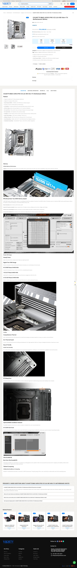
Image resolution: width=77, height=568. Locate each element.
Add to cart (46, 47)
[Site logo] (6, 3)
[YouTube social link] (61, 541)
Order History (35, 555)
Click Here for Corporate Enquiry (69, 6)
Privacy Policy (6, 555)
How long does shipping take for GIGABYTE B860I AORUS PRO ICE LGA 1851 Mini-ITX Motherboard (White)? (23, 500)
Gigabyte (36, 52)
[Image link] (8, 542)
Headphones (21, 557)
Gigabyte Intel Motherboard (26, 12)
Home (4, 12)
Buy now (63, 47)
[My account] (68, 4)
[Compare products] (61, 4)
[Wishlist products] (64, 4)
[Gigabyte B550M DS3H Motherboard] (24, 518)
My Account (35, 553)
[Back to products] (73, 12)
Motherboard (9, 12)
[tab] (23, 91)
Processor (20, 551)
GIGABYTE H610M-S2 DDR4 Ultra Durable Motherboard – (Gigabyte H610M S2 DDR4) (67, 526)
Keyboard (20, 553)
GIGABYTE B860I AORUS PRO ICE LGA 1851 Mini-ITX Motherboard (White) (24, 94)
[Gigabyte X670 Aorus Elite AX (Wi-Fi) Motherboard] (38, 518)
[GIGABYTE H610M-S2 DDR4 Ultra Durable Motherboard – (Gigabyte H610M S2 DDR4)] (67, 518)
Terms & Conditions (7, 553)
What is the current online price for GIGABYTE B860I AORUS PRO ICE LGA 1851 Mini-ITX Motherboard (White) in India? (25, 497)
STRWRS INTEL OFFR (51, 52)
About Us (5, 551)
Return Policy (6, 557)
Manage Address (36, 557)
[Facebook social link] (57, 541)
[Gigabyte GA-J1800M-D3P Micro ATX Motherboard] (9, 518)
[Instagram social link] (59, 541)
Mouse (20, 555)
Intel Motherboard (16, 12)
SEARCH (50, 3)
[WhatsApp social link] (63, 541)
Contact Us (35, 551)
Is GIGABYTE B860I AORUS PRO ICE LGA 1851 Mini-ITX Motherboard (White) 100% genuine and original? (22, 487)
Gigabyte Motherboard (42, 52)
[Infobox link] (56, 1)
